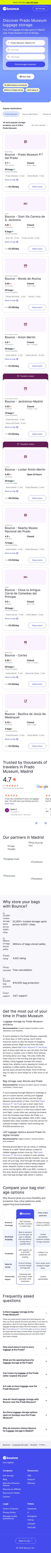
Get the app (8, 1475)
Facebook (31, 1509)
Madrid (33, 1445)
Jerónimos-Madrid (39, 1329)
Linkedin (31, 1523)
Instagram (32, 1516)
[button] (25, 64)
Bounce (6, 1445)
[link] (40, 8)
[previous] (36, 823)
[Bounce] (11, 8)
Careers (6, 1496)
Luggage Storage (20, 1445)
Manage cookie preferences (10, 1517)
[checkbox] (11, 114)
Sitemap (31, 1483)
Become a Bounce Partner (11, 1484)
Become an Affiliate (12, 1489)
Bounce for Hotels (11, 1493)
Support (31, 1479)
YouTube (31, 1527)
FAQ (29, 1475)
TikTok (30, 1520)
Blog (5, 1479)
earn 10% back (32, 2)
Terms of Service (10, 1509)
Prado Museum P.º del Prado (34, 1047)
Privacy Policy (9, 1512)
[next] (45, 823)
